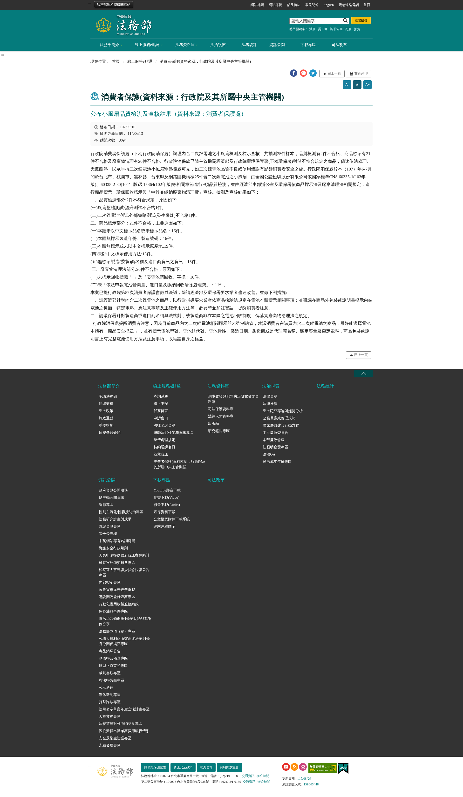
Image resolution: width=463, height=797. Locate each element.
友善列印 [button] (361, 73)
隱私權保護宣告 (155, 767)
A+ (367, 84)
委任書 (322, 29)
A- (347, 84)
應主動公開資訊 (111, 497)
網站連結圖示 (164, 526)
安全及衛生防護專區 (115, 738)
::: (89, 4)
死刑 (348, 29)
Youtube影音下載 (167, 490)
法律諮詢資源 (164, 425)
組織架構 (106, 404)
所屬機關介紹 (110, 433)
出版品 (213, 423)
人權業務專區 (110, 716)
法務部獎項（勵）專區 (117, 631)
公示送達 (106, 687)
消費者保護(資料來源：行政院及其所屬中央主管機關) (179, 464)
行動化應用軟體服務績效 (119, 604)
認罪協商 (336, 29)
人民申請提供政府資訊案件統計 (124, 555)
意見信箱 (206, 767)
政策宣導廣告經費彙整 (117, 590)
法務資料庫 (185, 45)
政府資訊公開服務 (113, 490)
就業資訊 (161, 454)
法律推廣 (270, 404)
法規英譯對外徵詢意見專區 (120, 724)
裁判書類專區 (110, 673)
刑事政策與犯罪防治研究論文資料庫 (233, 399)
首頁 (366, 5)
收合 (363, 373)
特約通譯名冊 (164, 447)
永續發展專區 (110, 745)
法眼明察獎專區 (275, 447)
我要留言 (161, 411)
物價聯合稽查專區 (113, 658)
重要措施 (106, 425)
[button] (293, 73)
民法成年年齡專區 (277, 461)
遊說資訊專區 (110, 526)
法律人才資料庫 (220, 416)
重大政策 (106, 411)
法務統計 (249, 45)
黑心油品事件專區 (113, 611)
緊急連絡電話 (349, 5)
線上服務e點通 (147, 45)
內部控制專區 (110, 582)
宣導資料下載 (164, 512)
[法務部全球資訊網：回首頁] (121, 24)
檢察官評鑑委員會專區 (117, 563)
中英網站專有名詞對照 (117, 541)
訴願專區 (106, 505)
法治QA (269, 454)
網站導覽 (275, 5)
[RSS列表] (294, 767)
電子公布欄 (108, 534)
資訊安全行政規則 (113, 548)
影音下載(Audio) (167, 505)
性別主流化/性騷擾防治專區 (121, 512)
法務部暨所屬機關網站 (113, 5)
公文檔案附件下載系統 (172, 519)
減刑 (312, 29)
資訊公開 (277, 45)
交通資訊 (248, 776)
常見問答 (312, 5)
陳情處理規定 (164, 440)
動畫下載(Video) (166, 497)
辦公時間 (263, 776)
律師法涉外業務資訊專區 (173, 433)
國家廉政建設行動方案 (281, 425)
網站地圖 (257, 5)
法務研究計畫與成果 (115, 519)
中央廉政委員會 (275, 433)
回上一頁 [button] (334, 73)
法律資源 (270, 396)
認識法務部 (108, 396)
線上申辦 (161, 404)
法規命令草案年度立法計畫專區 (124, 709)
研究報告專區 (219, 431)
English (328, 5)
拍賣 (357, 29)
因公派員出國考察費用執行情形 (124, 731)
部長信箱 (293, 5)
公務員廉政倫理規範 (279, 418)
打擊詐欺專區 (110, 702)
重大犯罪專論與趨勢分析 (283, 411)
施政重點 (106, 418)
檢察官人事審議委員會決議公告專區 (124, 572)
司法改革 (339, 45)
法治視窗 (218, 45)
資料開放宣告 (229, 767)
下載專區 (308, 45)
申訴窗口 (161, 418)
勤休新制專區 (110, 695)
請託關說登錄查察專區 (117, 597)
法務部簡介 (109, 45)
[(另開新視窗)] (286, 767)
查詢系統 (161, 396)
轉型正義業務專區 (113, 666)
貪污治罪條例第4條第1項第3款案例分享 (125, 621)
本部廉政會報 (274, 440)
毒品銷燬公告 (110, 651)
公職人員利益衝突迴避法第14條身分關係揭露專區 (124, 641)
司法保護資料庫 (220, 409)
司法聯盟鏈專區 (111, 680)
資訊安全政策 (183, 767)
